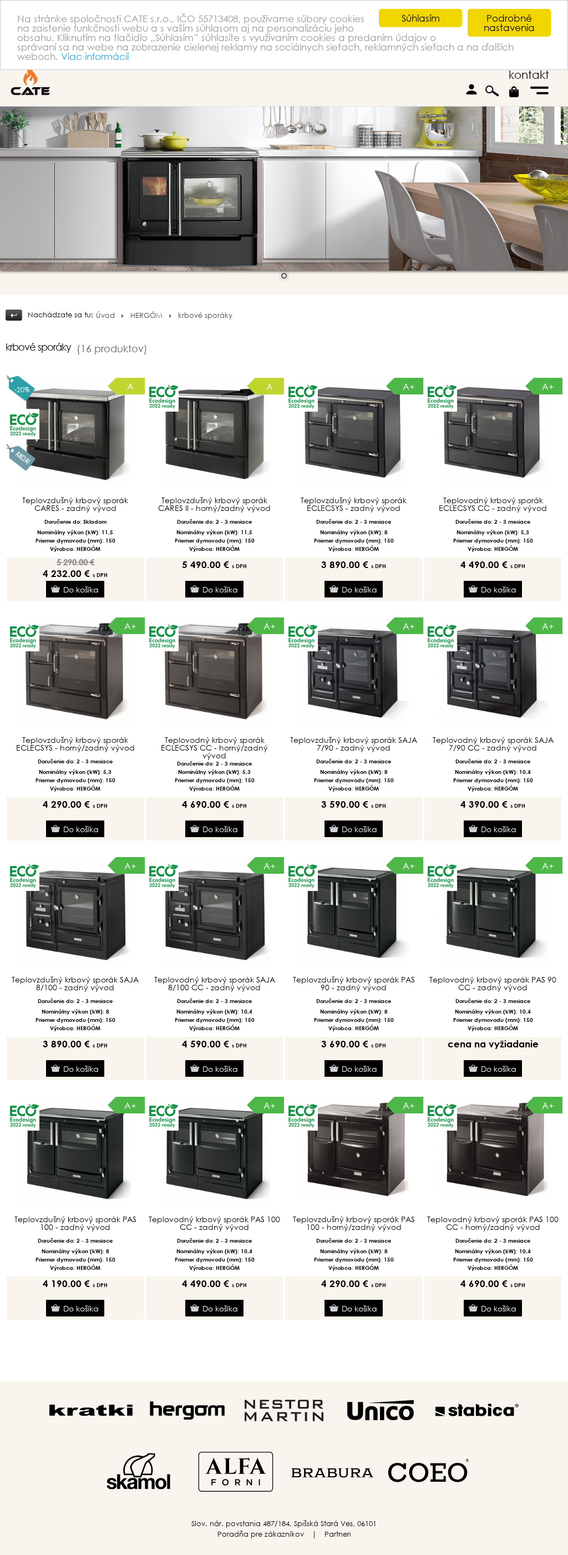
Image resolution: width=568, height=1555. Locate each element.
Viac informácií (95, 56)
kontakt (529, 74)
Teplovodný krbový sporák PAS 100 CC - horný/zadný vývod (493, 1223)
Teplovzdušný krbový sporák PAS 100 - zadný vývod (75, 1223)
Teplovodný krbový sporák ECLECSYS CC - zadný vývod (493, 504)
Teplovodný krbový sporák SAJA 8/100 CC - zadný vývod (214, 983)
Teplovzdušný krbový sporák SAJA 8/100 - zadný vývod (75, 983)
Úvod (105, 315)
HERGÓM (146, 315)
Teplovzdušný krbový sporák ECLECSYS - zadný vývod (354, 504)
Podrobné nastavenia (509, 22)
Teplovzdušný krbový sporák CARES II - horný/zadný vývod (214, 504)
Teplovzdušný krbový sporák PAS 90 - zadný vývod (354, 983)
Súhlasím (421, 18)
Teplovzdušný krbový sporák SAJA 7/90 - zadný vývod (353, 744)
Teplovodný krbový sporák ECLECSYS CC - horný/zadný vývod (214, 747)
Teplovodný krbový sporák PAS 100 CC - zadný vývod (214, 1223)
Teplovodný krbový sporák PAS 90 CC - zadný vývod (492, 983)
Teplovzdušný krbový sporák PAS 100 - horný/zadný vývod (354, 1223)
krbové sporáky (205, 315)
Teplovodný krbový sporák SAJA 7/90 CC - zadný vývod (493, 744)
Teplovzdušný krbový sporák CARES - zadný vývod (75, 504)
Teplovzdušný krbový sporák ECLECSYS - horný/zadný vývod (75, 744)
